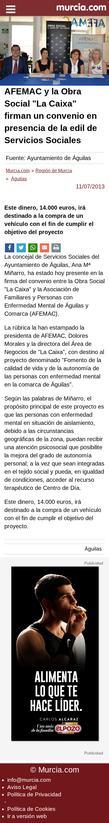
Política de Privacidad (34, 794)
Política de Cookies (31, 809)
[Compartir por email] (44, 247)
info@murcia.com (29, 780)
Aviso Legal (22, 787)
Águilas (93, 549)
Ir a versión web (27, 816)
